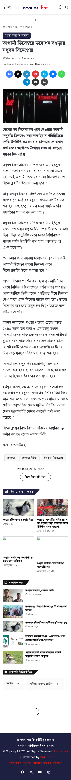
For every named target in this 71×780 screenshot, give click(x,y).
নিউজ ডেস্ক (9, 58)
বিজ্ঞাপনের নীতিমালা (42, 763)
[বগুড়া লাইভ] (35, 7)
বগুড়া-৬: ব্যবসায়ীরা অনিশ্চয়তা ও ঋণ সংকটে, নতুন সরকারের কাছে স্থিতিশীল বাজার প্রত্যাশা (52, 523)
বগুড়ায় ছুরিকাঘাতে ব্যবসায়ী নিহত (18, 519)
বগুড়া (12, 458)
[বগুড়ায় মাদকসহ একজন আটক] (13, 595)
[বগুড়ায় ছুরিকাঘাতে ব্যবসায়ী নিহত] (18, 507)
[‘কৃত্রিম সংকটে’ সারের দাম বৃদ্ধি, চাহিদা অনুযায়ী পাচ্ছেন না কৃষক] (13, 657)
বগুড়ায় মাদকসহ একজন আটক (39, 590)
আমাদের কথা (15, 763)
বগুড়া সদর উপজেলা (23, 26)
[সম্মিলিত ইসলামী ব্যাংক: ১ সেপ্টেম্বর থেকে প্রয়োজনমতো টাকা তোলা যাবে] (13, 641)
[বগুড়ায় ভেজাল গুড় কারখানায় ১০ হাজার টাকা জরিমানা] (18, 545)
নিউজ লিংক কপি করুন (35, 477)
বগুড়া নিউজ (30, 458)
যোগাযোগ (57, 763)
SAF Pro (45, 757)
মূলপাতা (9, 26)
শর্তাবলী (26, 763)
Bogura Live (60, 751)
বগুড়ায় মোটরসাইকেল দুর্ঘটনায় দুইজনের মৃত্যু (46, 622)
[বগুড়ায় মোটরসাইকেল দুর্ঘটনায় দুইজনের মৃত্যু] (13, 626)
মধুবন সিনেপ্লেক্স (54, 458)
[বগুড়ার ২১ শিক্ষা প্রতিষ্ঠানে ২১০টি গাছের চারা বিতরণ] (13, 611)
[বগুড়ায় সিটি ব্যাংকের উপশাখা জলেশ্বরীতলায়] (52, 548)
